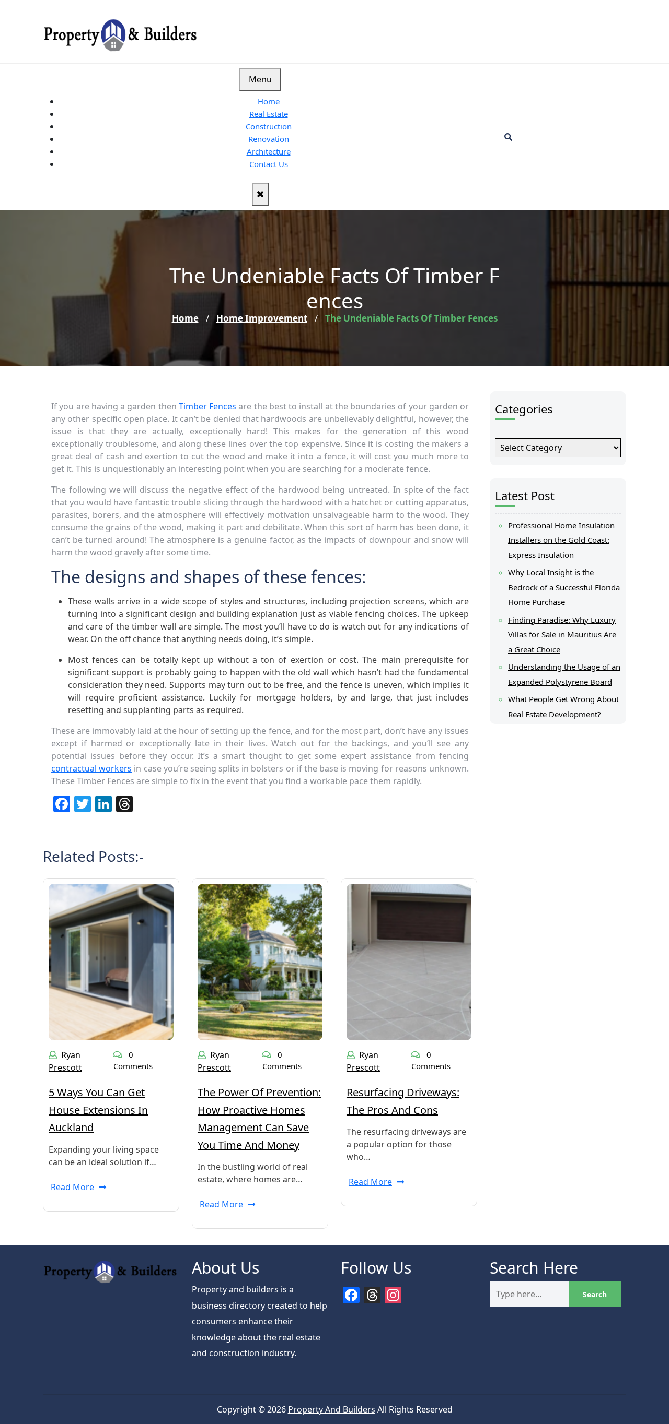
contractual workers (91, 768)
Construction (269, 126)
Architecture (269, 151)
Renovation (268, 139)
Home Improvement (261, 318)
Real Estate (268, 114)
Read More (72, 1187)
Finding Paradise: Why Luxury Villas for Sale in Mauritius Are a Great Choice (562, 634)
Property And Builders (331, 1409)
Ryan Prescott (65, 1061)
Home (269, 101)
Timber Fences (207, 406)
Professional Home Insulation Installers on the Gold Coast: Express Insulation (561, 540)
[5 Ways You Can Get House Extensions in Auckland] (111, 961)
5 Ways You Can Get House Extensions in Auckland (98, 1109)
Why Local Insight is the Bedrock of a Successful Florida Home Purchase (564, 587)
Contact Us (268, 164)
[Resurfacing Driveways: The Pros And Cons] (409, 961)
